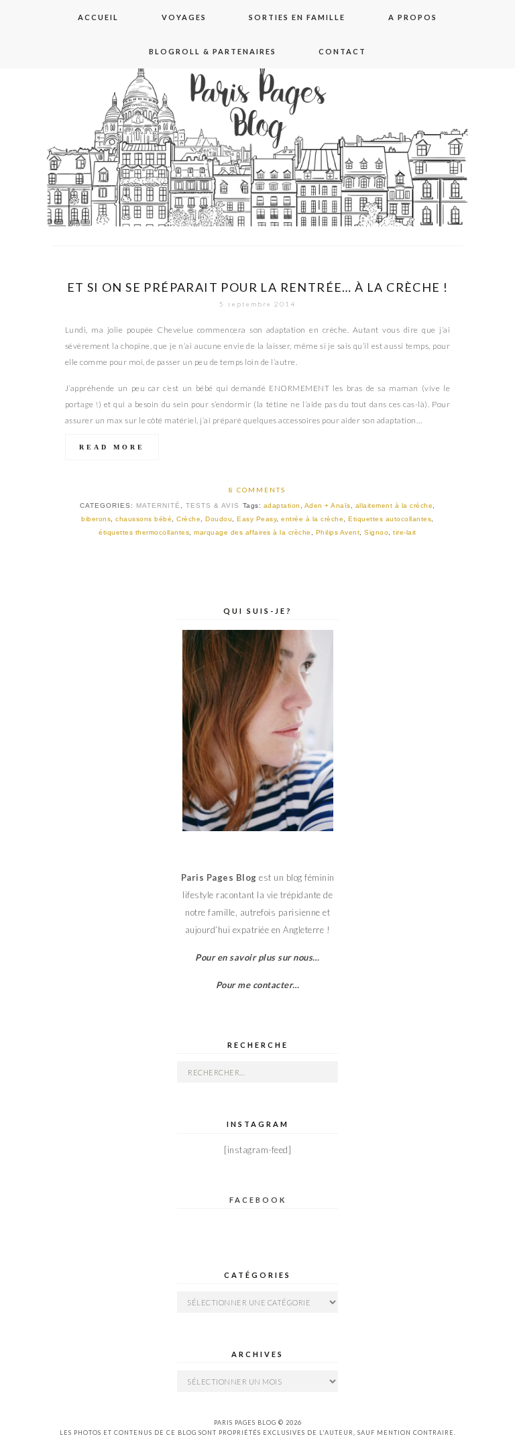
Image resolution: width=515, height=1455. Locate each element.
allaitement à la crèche (394, 505)
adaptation (282, 505)
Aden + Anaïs (327, 505)
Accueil (98, 17)
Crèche (188, 519)
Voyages (184, 17)
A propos (412, 17)
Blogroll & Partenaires (212, 51)
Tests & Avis (212, 505)
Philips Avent (338, 532)
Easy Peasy (256, 519)
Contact (342, 51)
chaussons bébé (143, 519)
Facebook (257, 1199)
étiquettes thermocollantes (144, 532)
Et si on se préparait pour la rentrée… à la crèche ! (258, 287)
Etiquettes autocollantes (389, 519)
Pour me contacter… (258, 984)
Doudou (218, 519)
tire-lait (404, 532)
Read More (112, 447)
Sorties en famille (297, 17)
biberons (96, 519)
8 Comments (257, 490)
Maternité (158, 505)
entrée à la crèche (312, 519)
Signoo (376, 532)
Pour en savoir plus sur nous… (257, 957)
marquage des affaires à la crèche (252, 532)
